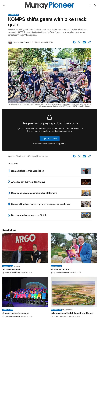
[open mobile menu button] (3, 5)
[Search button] (90, 5)
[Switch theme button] (95, 5)
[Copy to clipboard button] (89, 42)
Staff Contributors (13, 272)
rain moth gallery (67, 309)
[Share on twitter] (79, 42)
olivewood (17, 266)
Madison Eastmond (62, 272)
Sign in (61, 144)
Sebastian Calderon (23, 42)
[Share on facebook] (75, 42)
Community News (13, 14)
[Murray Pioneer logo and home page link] (49, 5)
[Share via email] (84, 42)
